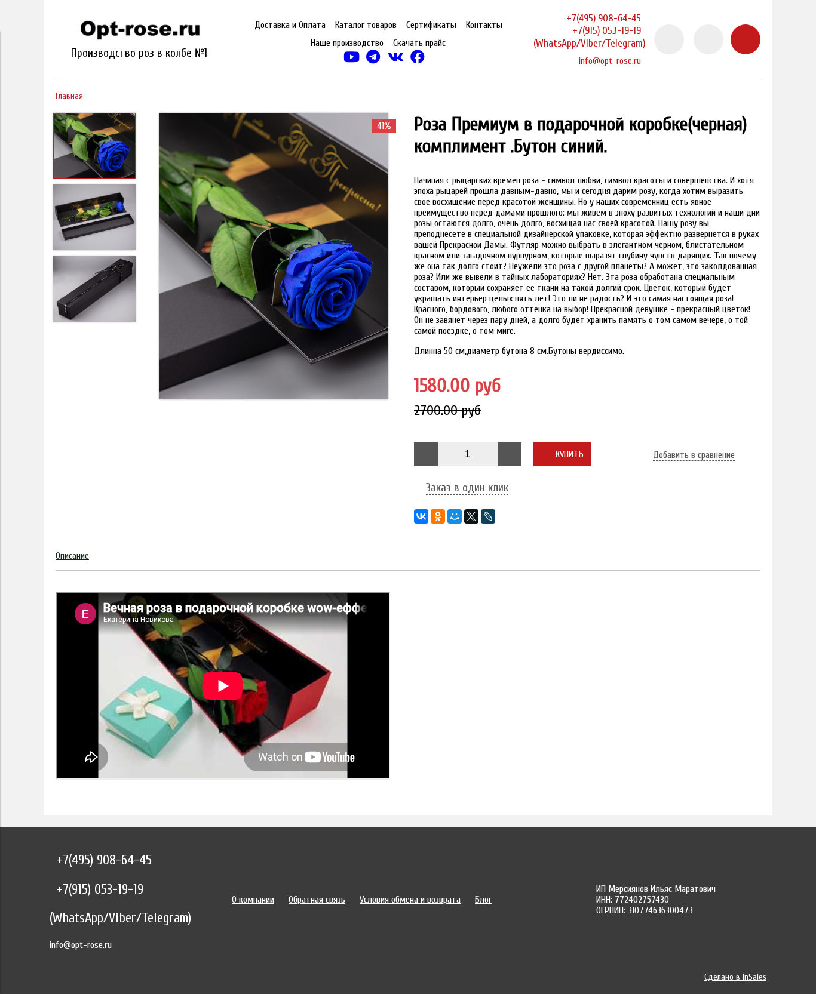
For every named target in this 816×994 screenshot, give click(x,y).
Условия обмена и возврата (410, 899)
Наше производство (347, 43)
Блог (483, 899)
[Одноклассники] (438, 516)
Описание (72, 555)
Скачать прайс (419, 43)
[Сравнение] (708, 39)
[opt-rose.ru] (139, 33)
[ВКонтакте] (421, 516)
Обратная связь (317, 899)
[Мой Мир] (454, 516)
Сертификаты (431, 25)
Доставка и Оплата (290, 25)
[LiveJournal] (488, 516)
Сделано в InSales (735, 977)
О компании (253, 899)
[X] (471, 516)
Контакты (484, 25)
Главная (69, 96)
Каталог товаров (366, 25)
